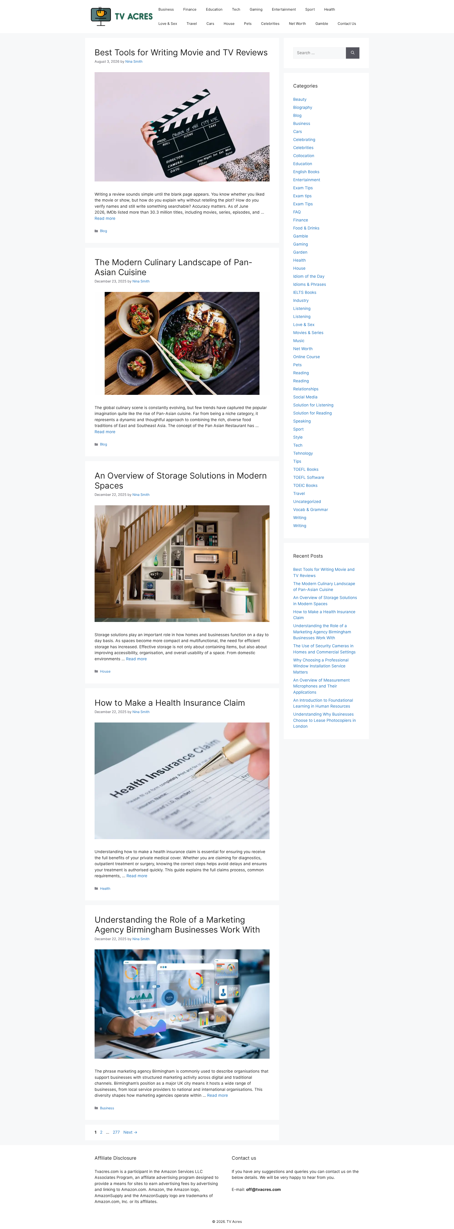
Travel (192, 23)
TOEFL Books (306, 469)
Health (329, 9)
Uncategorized (307, 501)
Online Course (306, 356)
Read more (105, 218)
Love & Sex (167, 23)
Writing (299, 517)
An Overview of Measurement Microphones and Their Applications (321, 686)
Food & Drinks (306, 228)
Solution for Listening (313, 405)
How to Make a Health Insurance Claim (170, 703)
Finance (189, 9)
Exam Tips (303, 187)
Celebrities (270, 23)
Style (298, 437)
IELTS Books (304, 292)
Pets (248, 23)
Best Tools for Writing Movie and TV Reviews (181, 52)
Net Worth (297, 23)
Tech (236, 9)
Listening (301, 308)
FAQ (297, 212)
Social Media (305, 397)
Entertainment (284, 9)
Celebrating (304, 139)
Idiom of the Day (308, 276)
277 (117, 1132)
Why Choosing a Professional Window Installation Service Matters (321, 666)
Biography (302, 107)
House (229, 23)
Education (214, 9)
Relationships (306, 389)
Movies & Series (308, 332)
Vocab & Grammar (310, 509)
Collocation (303, 155)
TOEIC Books (305, 485)
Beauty (299, 99)
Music (298, 340)
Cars (210, 23)
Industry (301, 300)
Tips (297, 461)
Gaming (256, 9)
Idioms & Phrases (309, 284)
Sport (310, 9)
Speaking (302, 421)
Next (130, 1132)
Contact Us (347, 23)
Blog (103, 231)
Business (166, 9)
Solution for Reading (312, 413)
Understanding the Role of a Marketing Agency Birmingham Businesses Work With (177, 924)
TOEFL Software (308, 477)
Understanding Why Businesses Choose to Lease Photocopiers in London (324, 720)
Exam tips (302, 196)
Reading (301, 372)
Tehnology (303, 453)
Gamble (321, 23)
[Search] (352, 53)
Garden (300, 252)
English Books (306, 171)
